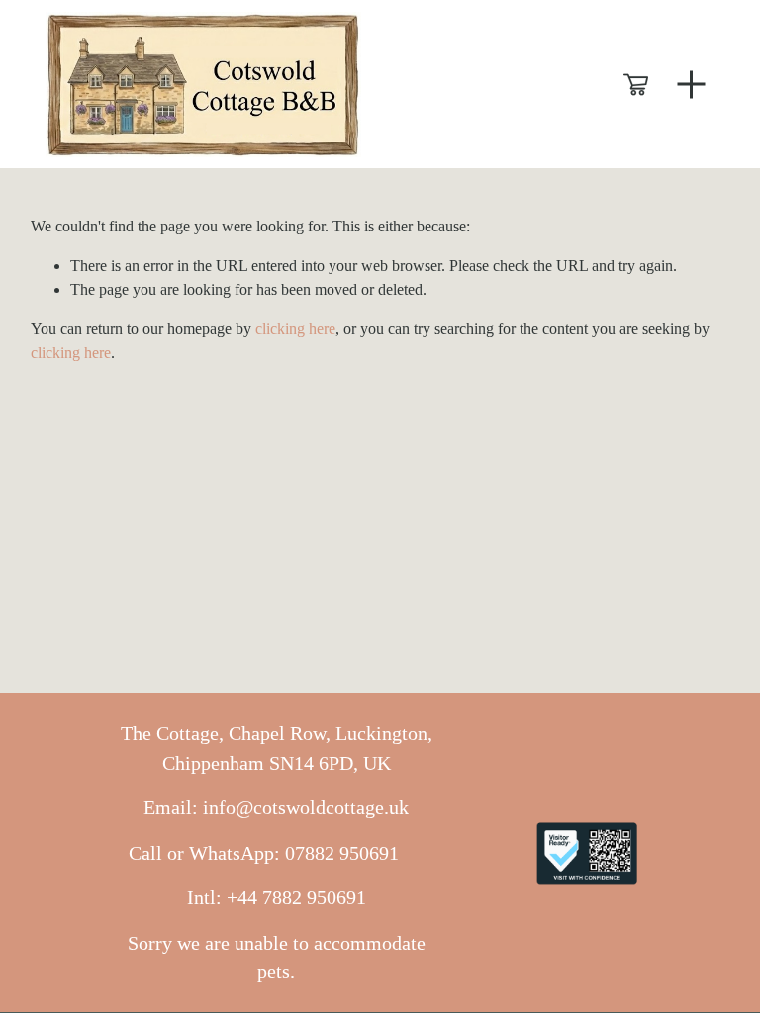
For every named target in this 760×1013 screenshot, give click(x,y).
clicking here (295, 329)
